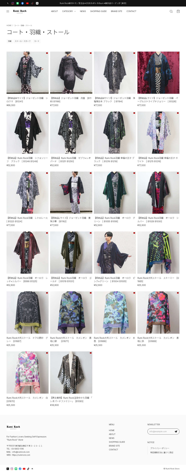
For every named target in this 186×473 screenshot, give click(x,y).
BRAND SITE (116, 11)
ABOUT (54, 11)
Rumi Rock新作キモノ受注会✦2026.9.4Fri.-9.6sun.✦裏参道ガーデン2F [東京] (93, 3)
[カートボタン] (178, 11)
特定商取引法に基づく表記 (161, 452)
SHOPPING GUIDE (98, 11)
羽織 (9, 41)
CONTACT (131, 11)
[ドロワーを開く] (8, 11)
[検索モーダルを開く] (171, 11)
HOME (112, 430)
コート (36, 41)
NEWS (83, 11)
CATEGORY (67, 11)
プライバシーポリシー (159, 448)
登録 (176, 431)
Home (9, 25)
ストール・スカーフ (23, 41)
